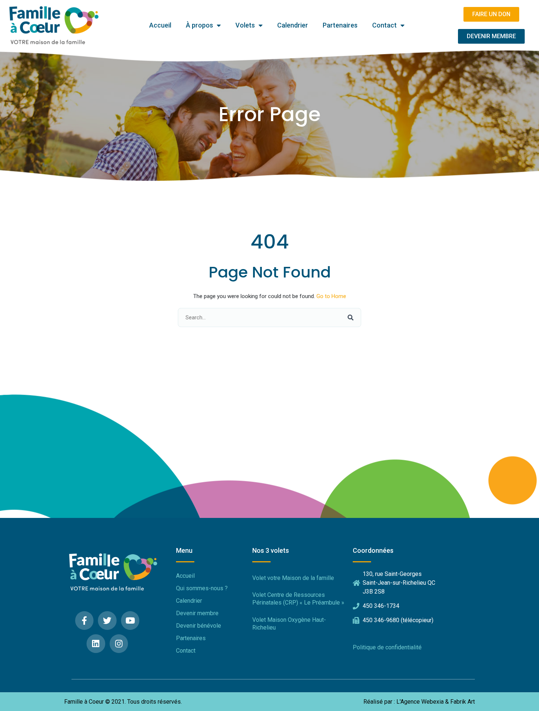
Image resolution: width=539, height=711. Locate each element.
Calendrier (292, 25)
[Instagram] (119, 643)
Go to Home (331, 296)
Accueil (160, 25)
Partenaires (340, 25)
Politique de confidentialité (387, 647)
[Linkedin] (96, 643)
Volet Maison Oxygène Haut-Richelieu (289, 623)
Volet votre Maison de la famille (293, 577)
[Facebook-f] (84, 620)
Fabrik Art (462, 702)
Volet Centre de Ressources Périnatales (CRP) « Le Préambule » (298, 598)
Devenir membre (197, 613)
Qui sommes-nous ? (202, 588)
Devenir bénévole (198, 625)
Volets (245, 25)
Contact (384, 25)
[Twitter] (107, 620)
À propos (199, 25)
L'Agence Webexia (420, 702)
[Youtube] (130, 620)
